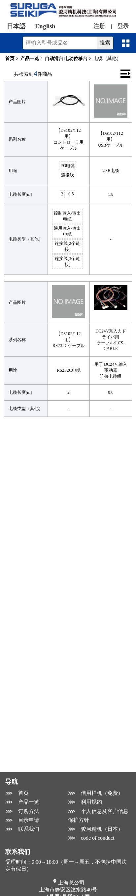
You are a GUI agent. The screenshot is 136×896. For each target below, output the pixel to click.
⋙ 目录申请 (22, 820)
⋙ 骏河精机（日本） (95, 829)
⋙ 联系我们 (22, 829)
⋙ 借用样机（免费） (95, 793)
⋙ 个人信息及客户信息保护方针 (98, 815)
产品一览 (29, 58)
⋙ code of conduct (91, 838)
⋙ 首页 (17, 793)
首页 (10, 58)
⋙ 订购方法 (22, 811)
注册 (99, 26)
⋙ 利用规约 (85, 802)
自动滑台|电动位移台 (66, 58)
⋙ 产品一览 (22, 802)
